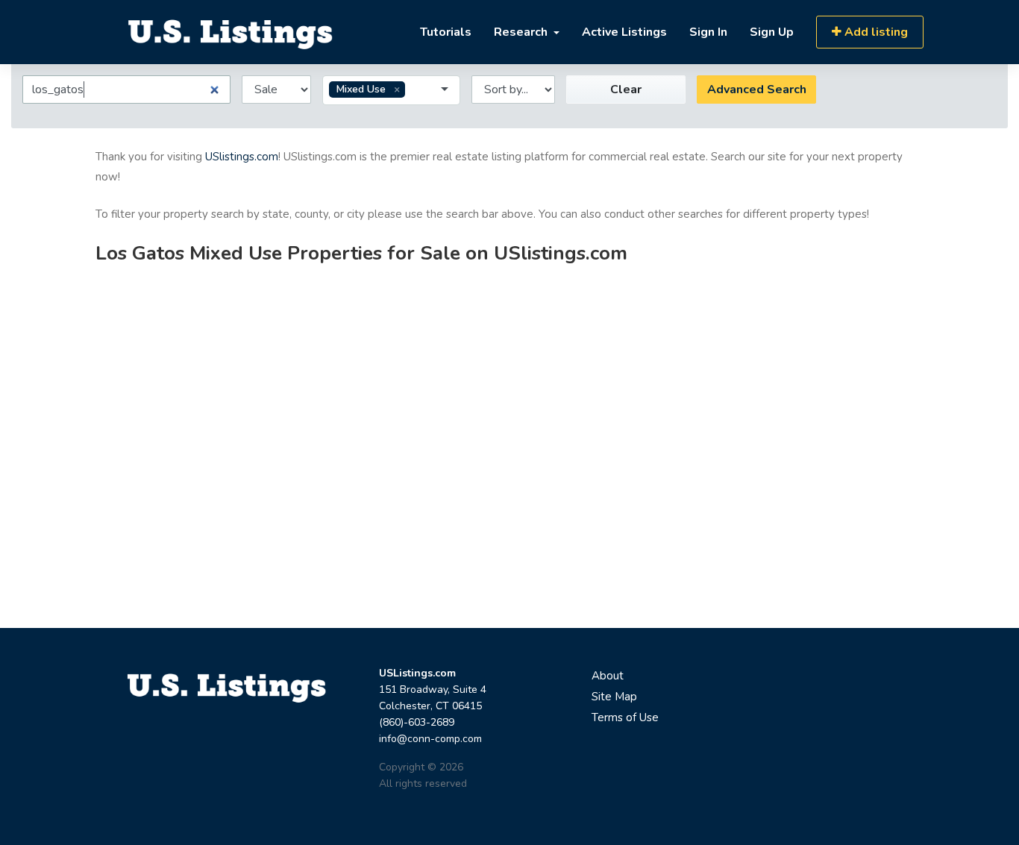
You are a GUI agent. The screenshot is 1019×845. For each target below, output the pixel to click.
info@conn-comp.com (430, 739)
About (608, 675)
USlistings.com (241, 156)
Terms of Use (625, 717)
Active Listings (624, 32)
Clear (626, 89)
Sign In (708, 32)
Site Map (614, 696)
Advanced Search (756, 89)
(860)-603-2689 (416, 722)
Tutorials (445, 32)
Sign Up (772, 32)
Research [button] (522, 32)
